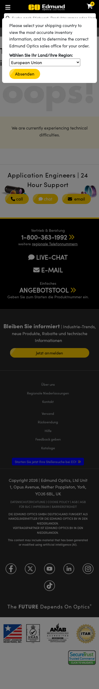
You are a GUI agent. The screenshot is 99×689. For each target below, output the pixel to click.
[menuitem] (25, 6)
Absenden (24, 74)
